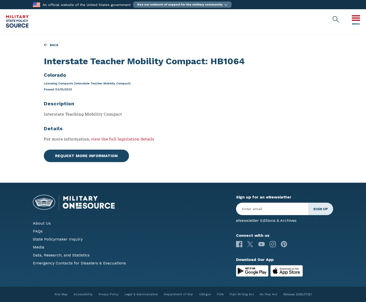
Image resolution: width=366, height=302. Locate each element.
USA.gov (205, 294)
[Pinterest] (284, 244)
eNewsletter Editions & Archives (266, 220)
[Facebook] (239, 244)
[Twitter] (250, 244)
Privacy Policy (109, 294)
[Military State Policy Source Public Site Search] (336, 19)
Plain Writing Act (242, 294)
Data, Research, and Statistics (61, 255)
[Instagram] (273, 244)
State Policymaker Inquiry (58, 239)
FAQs (38, 231)
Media (38, 247)
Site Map (61, 294)
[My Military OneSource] (252, 271)
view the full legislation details (122, 139)
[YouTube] (261, 244)
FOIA (220, 294)
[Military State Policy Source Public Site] (17, 26)
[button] (182, 4)
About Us (42, 223)
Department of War (178, 294)
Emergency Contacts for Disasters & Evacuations (79, 263)
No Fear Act (268, 294)
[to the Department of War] (36, 4)
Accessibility (83, 294)
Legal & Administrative (141, 294)
